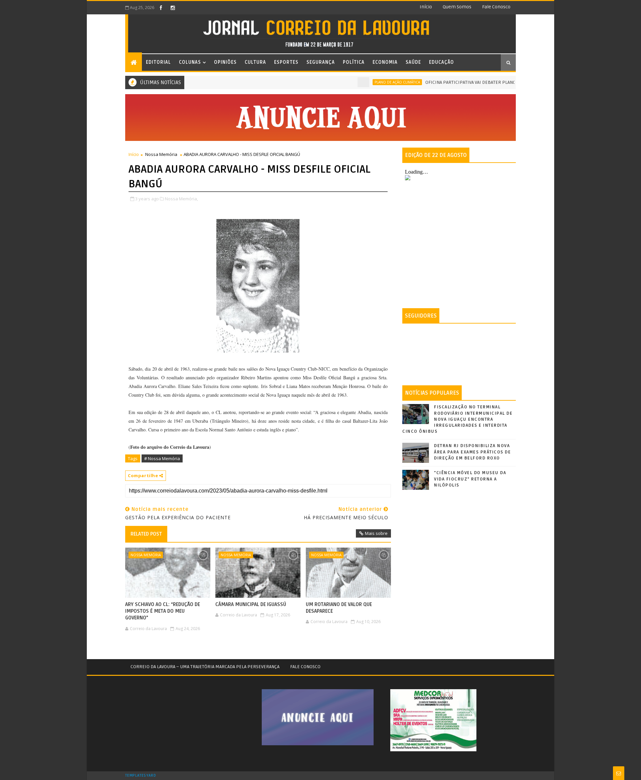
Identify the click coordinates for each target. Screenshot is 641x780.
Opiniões (225, 62)
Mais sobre (376, 533)
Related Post (146, 534)
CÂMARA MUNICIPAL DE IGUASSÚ (250, 604)
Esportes (286, 62)
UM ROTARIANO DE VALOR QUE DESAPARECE (339, 607)
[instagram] (173, 8)
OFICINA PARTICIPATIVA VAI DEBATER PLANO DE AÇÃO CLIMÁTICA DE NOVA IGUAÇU (492, 82)
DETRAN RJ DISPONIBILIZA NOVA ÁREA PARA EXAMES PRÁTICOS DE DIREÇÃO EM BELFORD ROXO (472, 451)
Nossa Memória (161, 154)
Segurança (320, 62)
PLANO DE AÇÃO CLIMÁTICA (381, 82)
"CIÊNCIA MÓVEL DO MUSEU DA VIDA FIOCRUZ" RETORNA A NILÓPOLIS (470, 479)
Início (426, 7)
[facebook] (161, 8)
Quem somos (457, 7)
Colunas (190, 62)
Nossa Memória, (181, 199)
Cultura (255, 62)
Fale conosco (496, 7)
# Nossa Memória (162, 458)
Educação (441, 62)
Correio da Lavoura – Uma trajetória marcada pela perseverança (205, 666)
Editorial (158, 62)
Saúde (413, 62)
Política (354, 62)
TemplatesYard (140, 775)
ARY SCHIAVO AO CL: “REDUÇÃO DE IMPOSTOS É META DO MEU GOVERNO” (162, 611)
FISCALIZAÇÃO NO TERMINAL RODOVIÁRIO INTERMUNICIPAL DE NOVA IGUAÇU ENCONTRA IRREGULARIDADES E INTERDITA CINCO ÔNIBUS (457, 419)
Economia (385, 62)
